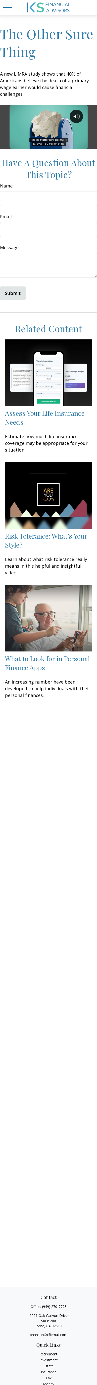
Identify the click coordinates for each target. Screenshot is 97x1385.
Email (6, 217)
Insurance (48, 1372)
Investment (49, 1360)
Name (6, 186)
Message (9, 247)
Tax (48, 1378)
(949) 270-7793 (54, 1306)
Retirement (48, 1354)
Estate (49, 1366)
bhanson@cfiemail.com (48, 1334)
